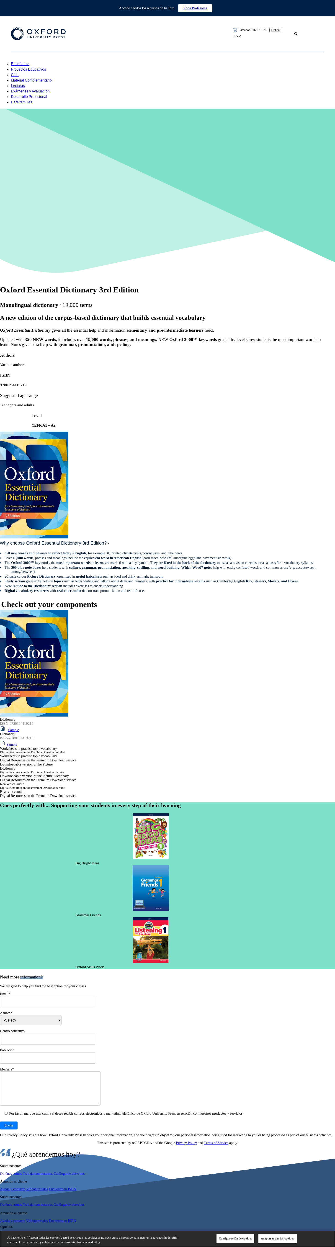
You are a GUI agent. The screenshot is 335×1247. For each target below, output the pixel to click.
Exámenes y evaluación (30, 91)
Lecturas (18, 86)
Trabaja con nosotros (38, 1173)
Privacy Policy (186, 1143)
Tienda (275, 30)
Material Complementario (31, 80)
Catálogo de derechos (69, 1173)
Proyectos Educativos (28, 69)
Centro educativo (12, 1031)
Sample (13, 730)
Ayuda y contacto (12, 1189)
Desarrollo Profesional (29, 97)
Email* (5, 994)
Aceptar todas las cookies (277, 1238)
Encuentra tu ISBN (62, 1189)
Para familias (21, 102)
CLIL (15, 75)
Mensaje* (7, 1069)
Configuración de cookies (235, 1238)
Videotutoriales (37, 1189)
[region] (167, 1239)
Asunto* (6, 1013)
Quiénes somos (11, 1173)
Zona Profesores (195, 8)
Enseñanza (20, 64)
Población (7, 1050)
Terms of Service (216, 1143)
